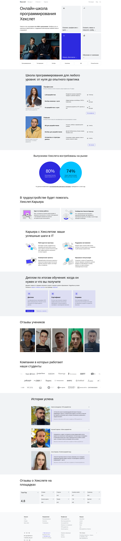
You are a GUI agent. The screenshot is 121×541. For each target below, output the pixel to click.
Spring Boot (82, 518)
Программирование (46, 518)
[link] (71, 19)
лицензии (54, 287)
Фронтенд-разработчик (66, 520)
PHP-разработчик (64, 526)
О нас (25, 518)
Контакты (63, 536)
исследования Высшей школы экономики (60, 186)
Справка (25, 520)
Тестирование (45, 522)
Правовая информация (66, 532)
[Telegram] (24, 533)
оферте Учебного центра (37, 287)
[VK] (29, 533)
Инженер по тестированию (66, 524)
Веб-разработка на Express (85, 528)
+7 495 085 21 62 (46, 536)
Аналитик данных (64, 528)
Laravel (81, 520)
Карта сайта (26, 522)
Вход (97, 1)
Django (81, 522)
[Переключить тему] (100, 2)
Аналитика (44, 520)
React (81, 524)
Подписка (46, 1)
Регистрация (91, 1)
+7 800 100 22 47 (46, 533)
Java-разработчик (64, 522)
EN (27, 540)
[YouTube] (26, 533)
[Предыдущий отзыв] (21, 340)
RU (24, 540)
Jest (80, 526)
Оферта (62, 534)
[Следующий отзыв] (99, 340)
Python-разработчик (65, 518)
